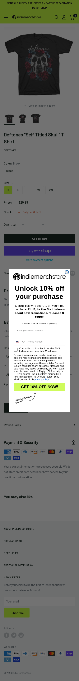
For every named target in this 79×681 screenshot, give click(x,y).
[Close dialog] (67, 272)
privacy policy (42, 379)
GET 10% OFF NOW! (39, 387)
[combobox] (20, 341)
